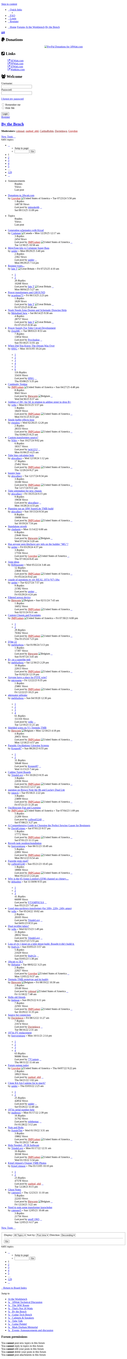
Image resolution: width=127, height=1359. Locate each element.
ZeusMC (16, 331)
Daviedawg (61, 131)
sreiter (14, 547)
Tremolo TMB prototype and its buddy (28, 979)
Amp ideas (13, 561)
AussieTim (16, 1130)
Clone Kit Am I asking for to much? (26, 1083)
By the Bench (12, 124)
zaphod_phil (32, 131)
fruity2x (15, 946)
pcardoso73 (17, 295)
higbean (15, 1000)
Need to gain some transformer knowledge (30, 1207)
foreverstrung (18, 846)
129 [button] (10, 172)
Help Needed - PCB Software (23, 1145)
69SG (14, 348)
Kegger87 (16, 748)
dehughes (16, 881)
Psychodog (34, 339)
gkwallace (16, 458)
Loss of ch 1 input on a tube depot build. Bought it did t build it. (41, 943)
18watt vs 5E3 (15, 961)
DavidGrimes (18, 828)
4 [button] (8, 163)
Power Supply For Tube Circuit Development (32, 328)
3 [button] (8, 160)
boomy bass (14, 473)
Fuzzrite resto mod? (18, 861)
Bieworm (33, 396)
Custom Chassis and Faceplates (24, 615)
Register (5, 117)
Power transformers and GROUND (26, 292)
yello (13, 405)
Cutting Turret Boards (19, 772)
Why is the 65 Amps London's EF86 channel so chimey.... (38, 878)
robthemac (33, 1121)
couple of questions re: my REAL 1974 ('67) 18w (34, 579)
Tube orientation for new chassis (25, 490)
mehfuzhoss (17, 644)
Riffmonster (17, 564)
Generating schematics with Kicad (26, 230)
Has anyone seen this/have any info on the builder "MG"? (38, 544)
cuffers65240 (35, 819)
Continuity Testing (17, 384)
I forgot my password (12, 98)
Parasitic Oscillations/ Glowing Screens (28, 745)
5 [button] (8, 166)
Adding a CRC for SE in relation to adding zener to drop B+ (39, 402)
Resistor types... (16, 265)
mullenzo (16, 1112)
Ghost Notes (14, 1189)
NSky (14, 440)
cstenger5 (16, 1192)
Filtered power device (19, 597)
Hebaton (15, 964)
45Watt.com (16, 66)
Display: (8, 1235)
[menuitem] (11, 15)
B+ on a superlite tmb (19, 659)
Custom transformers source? (23, 437)
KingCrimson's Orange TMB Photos (27, 1163)
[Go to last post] (41, 207)
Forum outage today (18, 1065)
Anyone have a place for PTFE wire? (27, 677)
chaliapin (16, 529)
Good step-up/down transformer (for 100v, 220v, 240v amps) (40, 908)
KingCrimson (18, 1166)
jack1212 (33, 449)
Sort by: (31, 1235)
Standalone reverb (17, 526)
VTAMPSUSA (36, 902)
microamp (16, 680)
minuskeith (33, 207)
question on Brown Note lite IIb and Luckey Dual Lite (36, 789)
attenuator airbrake (17, 695)
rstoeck (15, 792)
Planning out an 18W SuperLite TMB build (30, 508)
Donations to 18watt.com (21, 195)
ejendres (15, 422)
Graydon (73, 131)
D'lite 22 (12, 641)
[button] (9, 145)
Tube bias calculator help (21, 455)
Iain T (14, 268)
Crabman (16, 233)
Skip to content (9, 4)
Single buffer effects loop (21, 419)
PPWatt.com (16, 63)
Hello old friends (16, 997)
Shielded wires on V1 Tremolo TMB (27, 727)
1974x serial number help (21, 1109)
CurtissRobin (47, 131)
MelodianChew (19, 313)
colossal (20, 131)
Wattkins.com (17, 69)
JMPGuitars (34, 242)
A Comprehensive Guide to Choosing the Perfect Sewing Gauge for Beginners (49, 825)
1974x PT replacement (20, 1032)
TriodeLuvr (17, 775)
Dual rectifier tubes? (18, 926)
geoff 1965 (33, 1219)
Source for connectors (19, 1015)
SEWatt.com (16, 60)
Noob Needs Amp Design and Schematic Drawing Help (37, 310)
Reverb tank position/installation (25, 843)
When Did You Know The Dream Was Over (31, 345)
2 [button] (8, 157)
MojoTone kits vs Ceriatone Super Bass (28, 248)
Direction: (55, 1235)
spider (14, 251)
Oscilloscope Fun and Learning (24, 807)
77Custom (33, 1059)
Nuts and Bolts (15, 1127)
